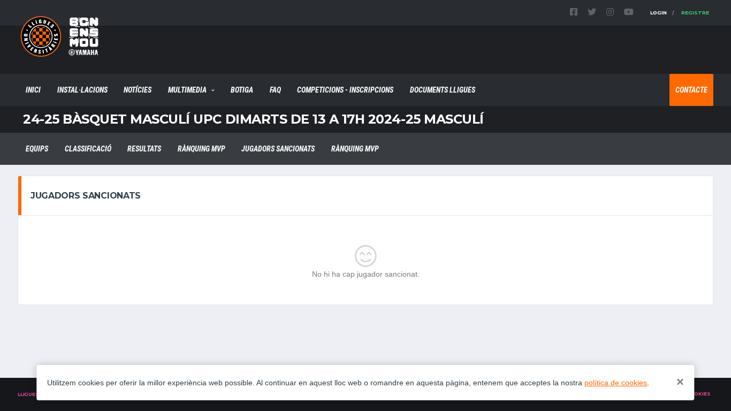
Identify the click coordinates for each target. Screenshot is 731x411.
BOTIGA (242, 90)
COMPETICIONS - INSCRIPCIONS (345, 90)
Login (658, 13)
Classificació (88, 148)
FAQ (275, 90)
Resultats (144, 148)
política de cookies (615, 382)
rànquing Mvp (201, 148)
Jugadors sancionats (278, 148)
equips (37, 148)
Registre (695, 13)
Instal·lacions (82, 90)
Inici (33, 90)
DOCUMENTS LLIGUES (442, 90)
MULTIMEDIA (187, 90)
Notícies (137, 90)
